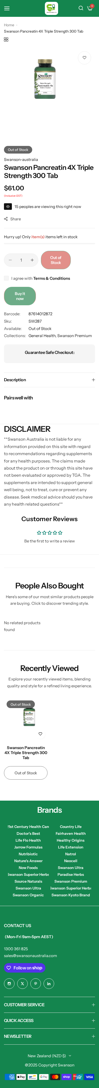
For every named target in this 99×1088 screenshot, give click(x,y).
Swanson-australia (21, 159)
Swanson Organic (28, 895)
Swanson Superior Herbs (28, 874)
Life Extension (70, 847)
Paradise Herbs (71, 874)
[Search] (81, 8)
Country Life (71, 826)
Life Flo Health (28, 840)
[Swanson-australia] (51, 8)
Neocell (70, 860)
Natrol (70, 854)
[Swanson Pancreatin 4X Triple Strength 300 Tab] (26, 719)
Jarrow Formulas (28, 847)
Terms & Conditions (51, 278)
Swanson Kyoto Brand (70, 895)
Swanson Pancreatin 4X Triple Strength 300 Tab (25, 752)
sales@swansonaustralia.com (30, 955)
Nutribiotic (28, 854)
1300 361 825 (16, 948)
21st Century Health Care (28, 826)
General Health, (43, 335)
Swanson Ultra (70, 867)
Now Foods (28, 867)
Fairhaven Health (71, 833)
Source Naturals (28, 881)
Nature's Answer (28, 860)
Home (9, 25)
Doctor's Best (28, 833)
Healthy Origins (70, 840)
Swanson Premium (74, 335)
